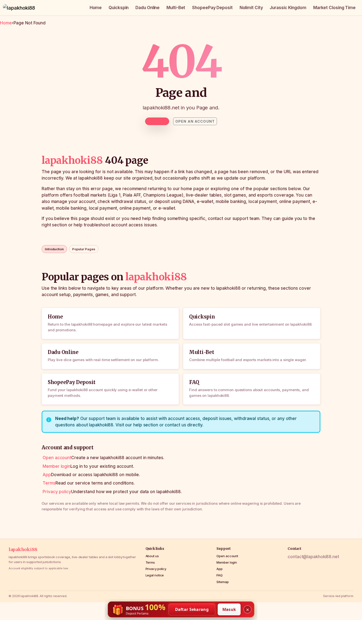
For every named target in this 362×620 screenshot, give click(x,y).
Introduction (54, 249)
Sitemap (222, 582)
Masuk (229, 609)
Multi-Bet (175, 7)
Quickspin (119, 7)
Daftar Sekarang (192, 609)
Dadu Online (147, 7)
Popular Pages (83, 249)
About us (152, 556)
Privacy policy (57, 491)
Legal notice (155, 575)
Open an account (195, 121)
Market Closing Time (334, 7)
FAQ (219, 575)
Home (96, 7)
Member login (56, 466)
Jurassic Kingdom (288, 7)
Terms (49, 483)
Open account (57, 457)
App (47, 474)
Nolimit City (251, 7)
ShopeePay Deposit (212, 7)
